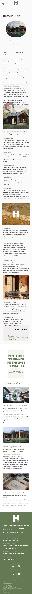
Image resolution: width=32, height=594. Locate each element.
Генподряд (21, 529)
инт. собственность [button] (8, 582)
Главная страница (9, 526)
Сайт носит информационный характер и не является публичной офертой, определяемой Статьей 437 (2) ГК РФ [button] (12, 588)
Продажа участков (9, 533)
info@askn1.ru (8, 559)
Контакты (20, 533)
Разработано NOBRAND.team (7, 586)
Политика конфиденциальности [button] (13, 580)
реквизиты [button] (6, 583)
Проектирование (22, 526)
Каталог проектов (9, 529)
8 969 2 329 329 (10, 541)
